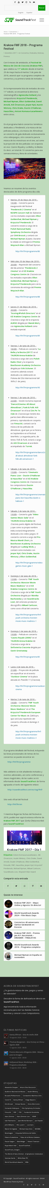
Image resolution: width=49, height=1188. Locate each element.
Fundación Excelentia (31, 1112)
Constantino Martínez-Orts (32, 1096)
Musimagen (9, 1133)
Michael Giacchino (25, 1129)
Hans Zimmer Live (23, 1116)
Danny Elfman (18, 1100)
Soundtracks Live (11, 872)
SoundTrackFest (24, 1145)
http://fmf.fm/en (15, 804)
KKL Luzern (21, 1125)
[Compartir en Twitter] (16, 886)
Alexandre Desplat (11, 1087)
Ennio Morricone (34, 1104)
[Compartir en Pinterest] (33, 886)
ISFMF (34, 1116)
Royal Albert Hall (10, 1145)
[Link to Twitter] (22, 2)
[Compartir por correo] (41, 886)
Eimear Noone (20, 1104)
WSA (26, 1162)
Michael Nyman (20, 868)
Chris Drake (31, 858)
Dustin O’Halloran (17, 862)
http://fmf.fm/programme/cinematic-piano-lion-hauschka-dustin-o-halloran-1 (31, 497)
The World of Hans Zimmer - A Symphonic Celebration (24, 1154)
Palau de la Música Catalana (30, 1137)
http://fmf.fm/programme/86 (28, 251)
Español (29, 12)
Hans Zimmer (9, 1116)
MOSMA (37, 1129)
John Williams (9, 1125)
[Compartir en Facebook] (8, 886)
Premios (7, 56)
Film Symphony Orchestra (31, 1108)
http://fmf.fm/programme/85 (28, 657)
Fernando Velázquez (12, 1108)
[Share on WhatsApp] (25, 886)
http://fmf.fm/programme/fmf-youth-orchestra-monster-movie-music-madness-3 (28, 734)
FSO (20, 1112)
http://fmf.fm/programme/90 (28, 387)
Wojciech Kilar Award (27, 872)
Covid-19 (8, 1100)
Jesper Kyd (29, 865)
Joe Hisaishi (39, 1121)
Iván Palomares (10, 1121)
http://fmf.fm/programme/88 (28, 296)
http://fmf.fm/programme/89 (28, 335)
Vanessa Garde (10, 1158)
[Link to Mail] (34, 2)
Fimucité (7, 865)
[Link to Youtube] (19, 2)
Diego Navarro (30, 1100)
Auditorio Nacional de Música (15, 1092)
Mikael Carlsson (33, 868)
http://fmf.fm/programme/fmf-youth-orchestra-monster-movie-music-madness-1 (28, 617)
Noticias (41, 53)
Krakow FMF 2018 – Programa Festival (23, 46)
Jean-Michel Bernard (25, 1121)
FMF (13, 865)
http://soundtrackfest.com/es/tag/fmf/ (25, 789)
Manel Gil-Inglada (11, 1129)
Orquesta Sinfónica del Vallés (25, 1133)
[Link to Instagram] (26, 2)
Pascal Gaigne (10, 1141)
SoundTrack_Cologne (12, 1150)
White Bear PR (23, 1158)
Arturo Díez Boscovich (28, 1087)
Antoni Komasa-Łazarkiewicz (25, 855)
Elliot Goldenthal (32, 862)
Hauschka (20, 865)
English (20, 12)
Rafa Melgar (21, 1141)
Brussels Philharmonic (12, 1096)
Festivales (33, 53)
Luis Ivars (30, 1125)
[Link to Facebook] (15, 2)
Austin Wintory (19, 858)
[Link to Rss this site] (30, 2)
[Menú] (41, 20)
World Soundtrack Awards (14, 1162)
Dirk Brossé (9, 1104)
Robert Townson (33, 1141)
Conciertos (25, 53)
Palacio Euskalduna (11, 1137)
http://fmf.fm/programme (19, 761)
